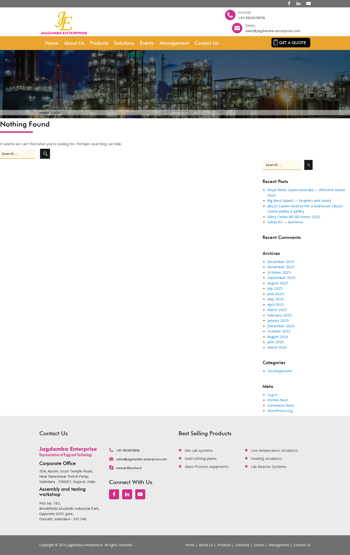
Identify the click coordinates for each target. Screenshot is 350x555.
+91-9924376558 (251, 17)
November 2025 (281, 266)
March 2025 (277, 309)
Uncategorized (279, 370)
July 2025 (274, 288)
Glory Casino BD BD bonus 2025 (293, 216)
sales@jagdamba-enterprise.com (272, 31)
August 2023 (277, 336)
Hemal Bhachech (129, 468)
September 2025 (281, 277)
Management (174, 43)
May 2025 (275, 299)
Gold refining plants (201, 458)
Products (99, 43)
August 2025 (277, 283)
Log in (272, 394)
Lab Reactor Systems (268, 466)
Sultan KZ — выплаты (285, 221)
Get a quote (292, 42)
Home (51, 43)
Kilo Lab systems (199, 450)
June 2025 (275, 293)
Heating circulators (266, 458)
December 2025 (280, 261)
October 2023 (279, 331)
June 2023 (275, 341)
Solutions (124, 43)
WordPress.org (280, 410)
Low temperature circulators (274, 450)
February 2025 (279, 315)
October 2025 (279, 272)
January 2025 (278, 320)
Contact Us (207, 43)
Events (147, 43)
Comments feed (280, 405)
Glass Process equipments (207, 466)
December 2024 (280, 325)
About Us (74, 43)
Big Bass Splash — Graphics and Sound (299, 200)
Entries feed (277, 399)
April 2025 (275, 304)
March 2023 (277, 347)
